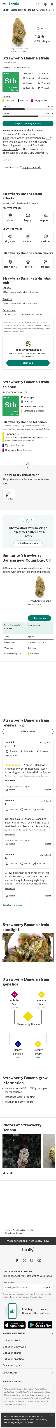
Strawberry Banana (13, 1233)
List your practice (13, 1359)
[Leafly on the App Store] (15, 1325)
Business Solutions (13, 1333)
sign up (47, 1287)
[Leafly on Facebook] (17, 1260)
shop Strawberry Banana (28, 123)
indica (5, 138)
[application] (28, 947)
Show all (7, 1173)
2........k (10, 746)
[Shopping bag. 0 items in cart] (52, 4)
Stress (6, 287)
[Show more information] (38, 203)
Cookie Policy (41, 1420)
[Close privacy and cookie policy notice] (52, 1415)
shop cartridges (35, 625)
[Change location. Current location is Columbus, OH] (45, 4)
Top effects (27, 73)
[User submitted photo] (21, 1151)
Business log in (11, 1365)
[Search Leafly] (38, 4)
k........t (10, 804)
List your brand (11, 1352)
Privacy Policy (14, 1423)
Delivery (33, 9)
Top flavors (43, 73)
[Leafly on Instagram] (31, 1260)
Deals (43, 9)
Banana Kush (10, 149)
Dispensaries (18, 9)
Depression (9, 310)
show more (7, 160)
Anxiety (7, 299)
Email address (8, 1282)
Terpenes (7, 96)
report (48, 790)
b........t (10, 858)
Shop (5, 9)
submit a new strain (28, 543)
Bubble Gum (26, 152)
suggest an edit (31, 167)
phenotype (8, 152)
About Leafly (9, 1373)
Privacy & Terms (11, 1382)
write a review (28, 731)
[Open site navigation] (4, 4)
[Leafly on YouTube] (39, 1260)
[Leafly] (14, 4)
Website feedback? (28, 1240)
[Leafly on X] (24, 1260)
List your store (11, 1340)
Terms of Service (17, 1297)
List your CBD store (14, 1346)
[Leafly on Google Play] (40, 1325)
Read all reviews (12, 905)
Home (7, 1230)
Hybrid (30, 1230)
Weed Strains (19, 1230)
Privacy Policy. (36, 1297)
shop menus (39, 618)
